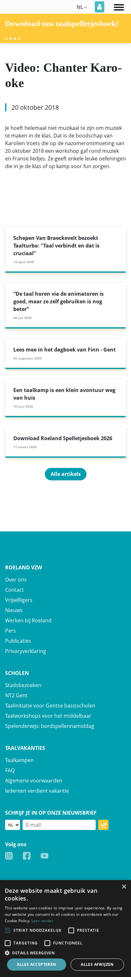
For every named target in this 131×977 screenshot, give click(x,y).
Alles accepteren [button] (36, 964)
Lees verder (42, 920)
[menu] (119, 7)
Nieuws (14, 610)
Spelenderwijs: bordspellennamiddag (49, 726)
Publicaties (18, 640)
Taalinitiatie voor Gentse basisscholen (50, 705)
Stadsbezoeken (23, 685)
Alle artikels (66, 473)
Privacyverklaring (25, 651)
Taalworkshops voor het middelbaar (48, 715)
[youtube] (44, 855)
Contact (14, 589)
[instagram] (9, 855)
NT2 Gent (16, 695)
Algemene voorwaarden (33, 780)
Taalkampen (19, 760)
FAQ (10, 770)
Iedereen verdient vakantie (37, 790)
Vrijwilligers (18, 600)
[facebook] (27, 855)
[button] (65, 953)
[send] (103, 825)
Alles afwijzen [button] (97, 964)
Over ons (16, 579)
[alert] (65, 928)
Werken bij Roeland (28, 620)
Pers (10, 630)
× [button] (123, 886)
